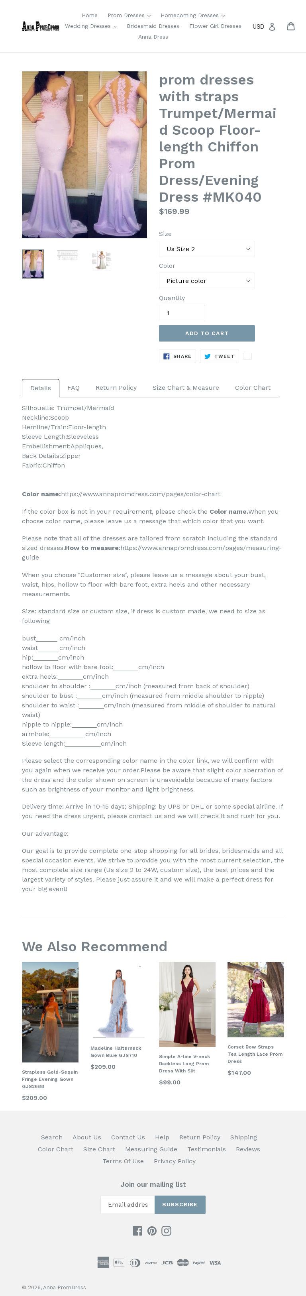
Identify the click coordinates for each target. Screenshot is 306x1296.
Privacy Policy (175, 1161)
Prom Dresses (131, 15)
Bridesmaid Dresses (153, 26)
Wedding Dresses (93, 25)
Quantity (172, 298)
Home (90, 15)
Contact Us (128, 1137)
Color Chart (253, 387)
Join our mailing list (153, 1184)
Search (52, 1137)
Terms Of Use (123, 1161)
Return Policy (116, 387)
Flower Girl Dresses (215, 26)
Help (162, 1137)
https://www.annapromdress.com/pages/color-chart (140, 494)
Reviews (248, 1149)
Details (40, 388)
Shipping (243, 1137)
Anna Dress (153, 36)
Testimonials (206, 1149)
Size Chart (99, 1149)
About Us (87, 1137)
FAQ (73, 387)
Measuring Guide (151, 1149)
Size (165, 234)
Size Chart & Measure (186, 387)
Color (167, 265)
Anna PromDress (64, 1287)
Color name (228, 511)
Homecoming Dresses (195, 15)
